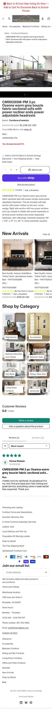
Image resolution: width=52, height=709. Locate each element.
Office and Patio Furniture (13, 663)
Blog (4, 682)
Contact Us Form (9, 633)
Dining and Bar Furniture (13, 653)
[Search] (9, 19)
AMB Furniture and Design (31, 691)
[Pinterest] (31, 702)
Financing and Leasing (12, 507)
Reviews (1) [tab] (14, 438)
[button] (8, 190)
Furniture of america (19, 120)
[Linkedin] (21, 702)
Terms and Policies (10, 587)
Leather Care (8, 526)
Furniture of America (19, 33)
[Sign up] (46, 572)
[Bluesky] (26, 702)
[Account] (43, 19)
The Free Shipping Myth (13, 546)
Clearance (6, 639)
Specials (6, 668)
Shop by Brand (9, 541)
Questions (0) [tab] (38, 438)
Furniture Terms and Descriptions (17, 512)
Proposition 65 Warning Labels (16, 536)
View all (46, 234)
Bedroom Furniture (30, 26)
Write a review (26, 420)
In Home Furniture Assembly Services (19, 522)
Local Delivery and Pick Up (14, 531)
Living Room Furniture (12, 658)
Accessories (14, 26)
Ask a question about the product (26, 426)
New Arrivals (8, 672)
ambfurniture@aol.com (18, 628)
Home (4, 26)
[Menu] (3, 18)
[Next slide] (47, 268)
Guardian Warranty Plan (13, 517)
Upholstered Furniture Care (14, 551)
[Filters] (5, 446)
